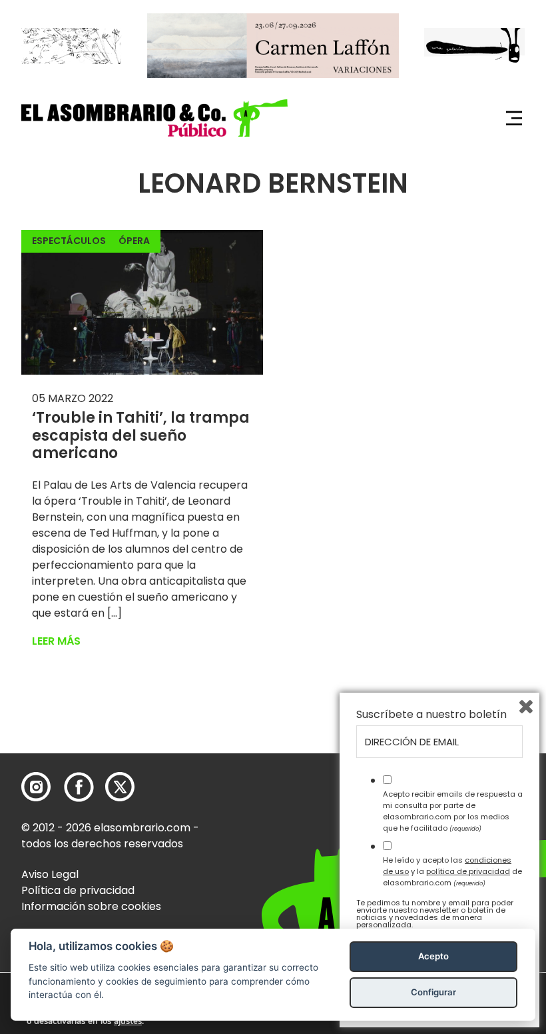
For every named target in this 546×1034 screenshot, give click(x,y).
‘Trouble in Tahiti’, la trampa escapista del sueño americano (141, 435)
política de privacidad (468, 871)
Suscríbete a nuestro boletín (431, 714)
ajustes (128, 1021)
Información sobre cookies (91, 906)
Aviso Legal (50, 874)
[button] (154, 117)
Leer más (56, 641)
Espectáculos (69, 240)
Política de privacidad (78, 890)
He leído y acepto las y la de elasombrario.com (452, 871)
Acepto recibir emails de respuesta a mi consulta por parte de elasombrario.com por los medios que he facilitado (453, 811)
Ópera (134, 240)
